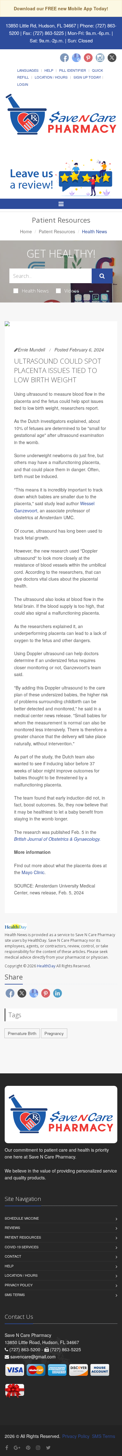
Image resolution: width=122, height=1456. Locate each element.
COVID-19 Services (21, 1246)
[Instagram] (100, 57)
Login (22, 84)
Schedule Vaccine (22, 1218)
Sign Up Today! (87, 77)
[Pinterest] (88, 57)
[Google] (76, 57)
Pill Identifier (72, 70)
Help (48, 70)
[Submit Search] (102, 275)
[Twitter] (112, 57)
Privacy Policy (19, 1284)
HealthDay (46, 966)
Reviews (12, 1227)
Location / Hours (51, 77)
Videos (71, 291)
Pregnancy (54, 1033)
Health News (35, 291)
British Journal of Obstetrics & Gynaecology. (57, 839)
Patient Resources (57, 231)
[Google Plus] (17, 1447)
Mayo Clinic (33, 872)
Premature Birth (22, 1033)
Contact (13, 1256)
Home (26, 231)
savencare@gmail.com (33, 1356)
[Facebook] (64, 57)
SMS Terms (15, 1294)
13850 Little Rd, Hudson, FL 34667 (41, 25)
